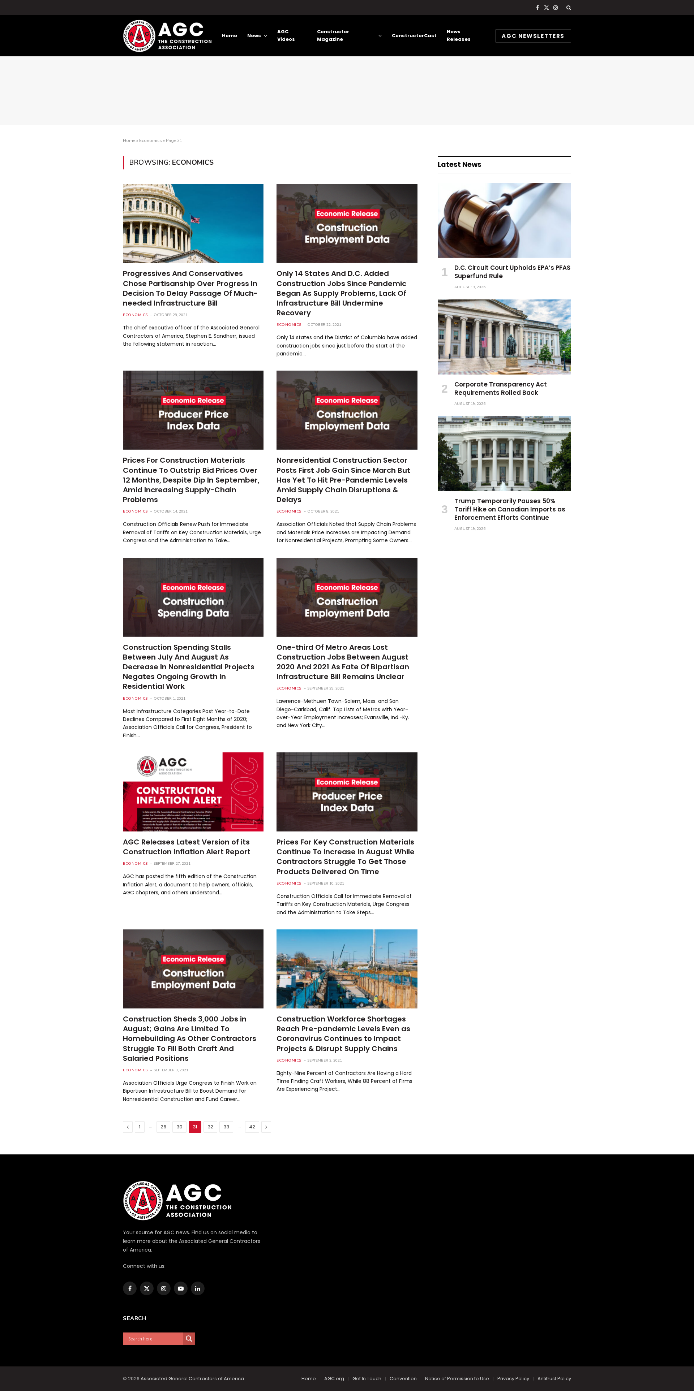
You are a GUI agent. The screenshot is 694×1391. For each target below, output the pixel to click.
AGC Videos (286, 35)
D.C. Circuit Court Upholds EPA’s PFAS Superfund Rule (512, 272)
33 (226, 1126)
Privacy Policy (513, 1378)
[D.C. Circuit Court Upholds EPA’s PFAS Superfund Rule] (504, 220)
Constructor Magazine (333, 35)
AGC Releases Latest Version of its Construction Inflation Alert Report (186, 847)
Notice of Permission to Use (457, 1378)
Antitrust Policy (554, 1378)
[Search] (568, 7)
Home (229, 35)
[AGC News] (167, 35)
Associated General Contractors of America (192, 1378)
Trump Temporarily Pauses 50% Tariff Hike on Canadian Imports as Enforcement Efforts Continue (509, 509)
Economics (150, 140)
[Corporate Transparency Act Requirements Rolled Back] (504, 337)
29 (163, 1126)
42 (252, 1126)
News (254, 35)
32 (210, 1126)
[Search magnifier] (189, 1338)
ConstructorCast (414, 35)
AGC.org (334, 1378)
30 (179, 1126)
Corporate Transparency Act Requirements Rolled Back (500, 388)
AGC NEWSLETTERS (533, 36)
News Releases (459, 35)
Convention (403, 1378)
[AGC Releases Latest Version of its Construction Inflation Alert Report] (193, 791)
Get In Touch (366, 1378)
